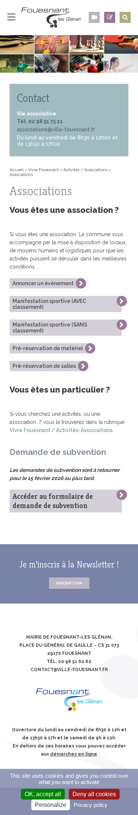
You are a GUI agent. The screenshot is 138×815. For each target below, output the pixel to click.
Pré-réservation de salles (44, 366)
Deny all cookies (94, 794)
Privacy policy (90, 805)
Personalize (50, 805)
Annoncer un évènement (43, 283)
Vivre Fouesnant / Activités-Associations (61, 430)
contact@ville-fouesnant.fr (69, 669)
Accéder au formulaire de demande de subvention (53, 501)
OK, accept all (43, 794)
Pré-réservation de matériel (48, 348)
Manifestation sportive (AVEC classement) (49, 304)
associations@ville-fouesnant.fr (56, 129)
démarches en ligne (73, 754)
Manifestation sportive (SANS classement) (50, 328)
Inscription (69, 583)
